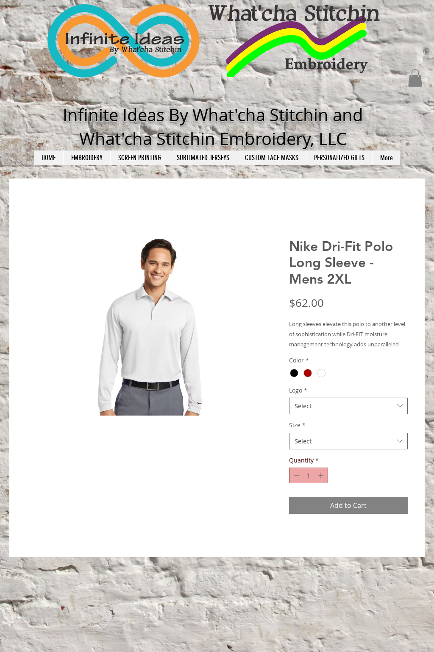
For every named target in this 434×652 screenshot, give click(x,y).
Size (297, 425)
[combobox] (348, 406)
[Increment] (321, 475)
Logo (298, 390)
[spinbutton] (308, 475)
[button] (415, 78)
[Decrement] (295, 475)
